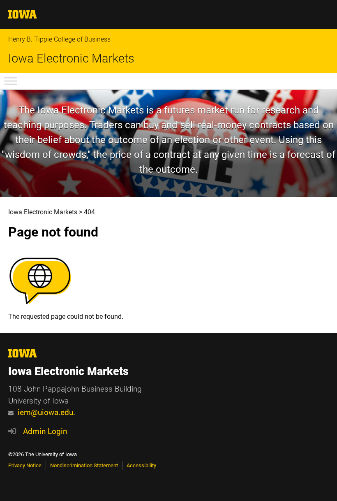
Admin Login (45, 431)
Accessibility (141, 465)
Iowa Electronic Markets (71, 59)
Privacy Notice (25, 465)
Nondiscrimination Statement (84, 465)
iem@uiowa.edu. (46, 412)
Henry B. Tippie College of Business (59, 39)
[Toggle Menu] (10, 81)
